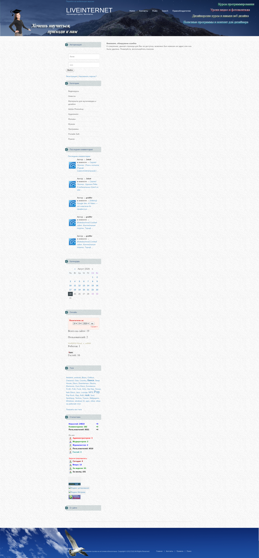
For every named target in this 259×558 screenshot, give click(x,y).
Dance (90, 380)
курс (88, 401)
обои (93, 401)
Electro (93, 383)
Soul (92, 395)
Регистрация (71, 76)
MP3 (91, 392)
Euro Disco (80, 386)
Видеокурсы (73, 91)
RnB (82, 395)
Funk (79, 389)
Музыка (71, 124)
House (98, 389)
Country (83, 380)
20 (84, 290)
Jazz (78, 392)
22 (93, 290)
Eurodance (90, 386)
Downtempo (84, 383)
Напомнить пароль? (88, 76)
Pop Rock (70, 395)
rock (87, 395)
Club (77, 380)
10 (70, 285)
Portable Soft (73, 134)
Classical (70, 380)
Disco (75, 383)
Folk (74, 389)
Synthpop (70, 398)
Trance (85, 398)
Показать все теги (74, 409)
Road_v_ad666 (84, 343)
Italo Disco (70, 392)
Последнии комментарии (79, 156)
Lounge (84, 392)
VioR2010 (72, 343)
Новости (72, 96)
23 (97, 290)
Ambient (69, 377)
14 (88, 285)
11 (75, 285)
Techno (78, 398)
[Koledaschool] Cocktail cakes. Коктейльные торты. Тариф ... (87, 225)
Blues (84, 377)
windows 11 (80, 401)
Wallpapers (94, 398)
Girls (84, 389)
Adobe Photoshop (76, 109)
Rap (77, 395)
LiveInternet (89, 10)
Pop (97, 392)
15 (93, 285)
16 (97, 285)
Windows (70, 401)
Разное (71, 139)
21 (88, 290)
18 (75, 290)
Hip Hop (90, 389)
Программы (73, 129)
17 (70, 290)
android (77, 377)
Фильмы (72, 119)
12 (79, 285)
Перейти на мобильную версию (80, 1)
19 (79, 290)
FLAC (68, 389)
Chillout (91, 377)
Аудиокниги (73, 114)
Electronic (70, 386)
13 (84, 285)
